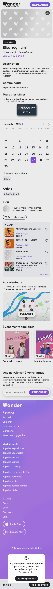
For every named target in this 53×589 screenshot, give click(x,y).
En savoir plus (26, 572)
